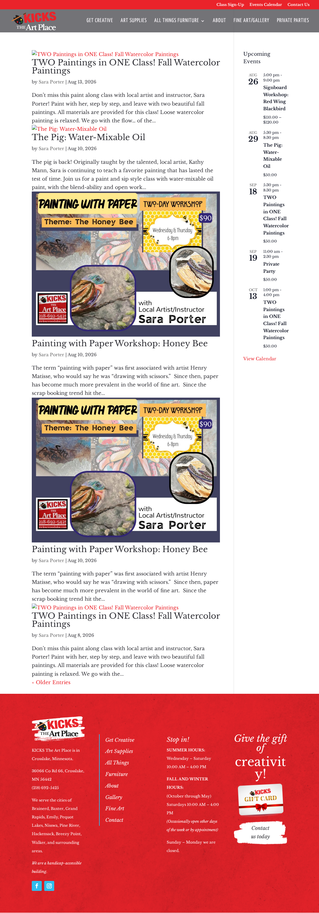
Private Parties (293, 21)
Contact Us (299, 5)
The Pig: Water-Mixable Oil (88, 137)
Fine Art (114, 808)
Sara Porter (51, 82)
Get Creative (100, 21)
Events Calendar (266, 5)
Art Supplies (134, 21)
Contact (114, 820)
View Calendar (259, 359)
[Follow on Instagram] (49, 886)
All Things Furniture (176, 21)
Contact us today (260, 832)
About (219, 21)
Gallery (113, 797)
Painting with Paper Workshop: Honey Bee (120, 343)
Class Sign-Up (230, 5)
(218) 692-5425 (45, 787)
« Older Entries (51, 682)
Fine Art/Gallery (251, 21)
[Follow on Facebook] (37, 886)
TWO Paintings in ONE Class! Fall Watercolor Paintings (126, 67)
